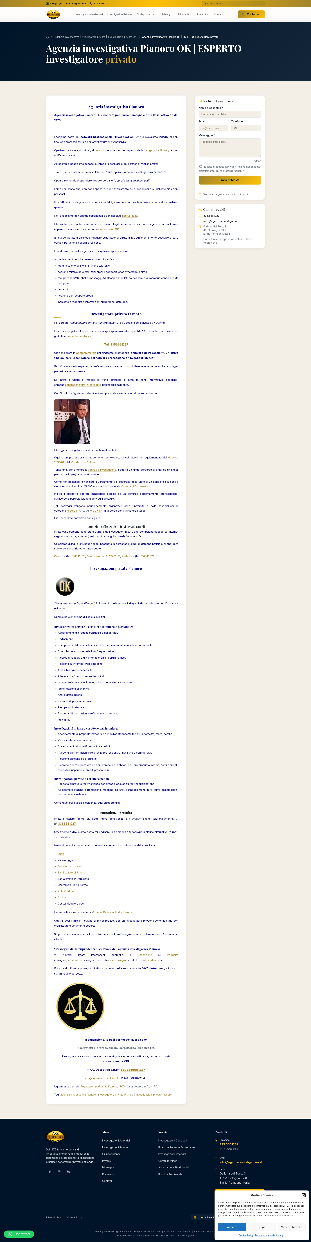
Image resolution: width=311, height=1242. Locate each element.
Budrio (62, 897)
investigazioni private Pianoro (154, 1094)
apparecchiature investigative (83, 384)
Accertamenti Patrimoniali (173, 1167)
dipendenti (150, 960)
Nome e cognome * (211, 107)
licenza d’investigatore (102, 469)
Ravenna (108, 912)
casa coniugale (117, 960)
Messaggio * (207, 135)
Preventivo (108, 1174)
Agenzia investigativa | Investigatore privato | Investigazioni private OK (95, 37)
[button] (304, 1195)
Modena (96, 912)
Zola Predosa (66, 891)
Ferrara (127, 912)
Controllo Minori (167, 1160)
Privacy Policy (235, 166)
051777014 (112, 556)
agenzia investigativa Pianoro (78, 1094)
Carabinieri (93, 556)
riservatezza (129, 215)
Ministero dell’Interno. (84, 462)
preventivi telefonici (79, 336)
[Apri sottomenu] (157, 14)
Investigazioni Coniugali (172, 1140)
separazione (75, 960)
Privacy (106, 1160)
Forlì (117, 912)
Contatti (107, 1180)
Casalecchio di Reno (70, 866)
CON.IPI (97, 510)
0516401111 (78, 556)
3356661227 (67, 823)
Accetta (232, 1227)
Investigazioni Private (115, 1147)
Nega (261, 1227)
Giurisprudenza (111, 1153)
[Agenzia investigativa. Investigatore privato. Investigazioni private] (53, 14)
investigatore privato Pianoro (116, 1094)
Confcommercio (86, 353)
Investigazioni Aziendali (116, 1140)
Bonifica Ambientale (170, 1174)
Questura (59, 556)
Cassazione (145, 955)
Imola (61, 854)
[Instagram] (59, 1171)
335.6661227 (211, 215)
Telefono (237, 121)
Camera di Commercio (135, 486)
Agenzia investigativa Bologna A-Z (101, 1086)
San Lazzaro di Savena (71, 872)
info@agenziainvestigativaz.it (222, 221)
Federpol (72, 510)
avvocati (101, 150)
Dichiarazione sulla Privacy (269, 1235)
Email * (203, 121)
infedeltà (172, 955)
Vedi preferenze (291, 1227)
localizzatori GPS (110, 229)
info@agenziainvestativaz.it (101, 1078)
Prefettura (128, 556)
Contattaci (253, 14)
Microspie (108, 1167)
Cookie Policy (246, 1235)
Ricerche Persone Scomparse (176, 1147)
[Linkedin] (68, 1171)
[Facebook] (49, 1171)
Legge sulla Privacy (157, 150)
